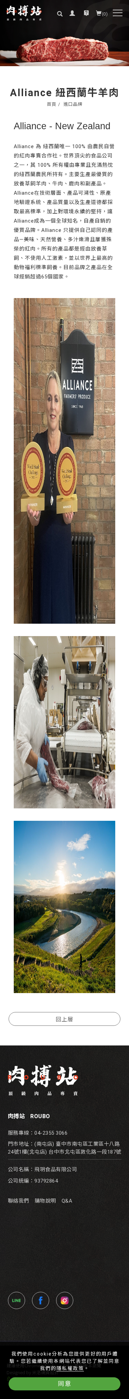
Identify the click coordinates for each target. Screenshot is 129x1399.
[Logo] (24, 13)
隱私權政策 (70, 1368)
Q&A (67, 1201)
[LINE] (18, 1300)
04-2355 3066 (50, 1133)
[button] (58, 13)
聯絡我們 (18, 1201)
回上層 (64, 1019)
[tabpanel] (64, 33)
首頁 (51, 104)
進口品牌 (73, 104)
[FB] (42, 1300)
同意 (65, 1383)
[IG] (66, 1300)
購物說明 (45, 1201)
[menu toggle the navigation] (117, 13)
